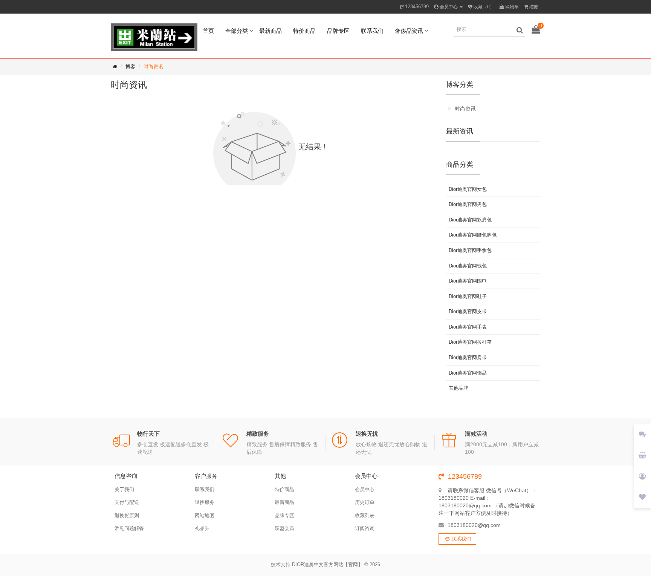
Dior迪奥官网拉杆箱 (470, 342)
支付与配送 (127, 502)
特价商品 (304, 31)
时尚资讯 (153, 66)
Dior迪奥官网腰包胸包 (473, 235)
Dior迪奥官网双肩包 (470, 220)
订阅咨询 (364, 528)
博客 (130, 66)
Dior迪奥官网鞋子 (468, 296)
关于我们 (124, 489)
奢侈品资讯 (409, 31)
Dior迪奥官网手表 (468, 327)
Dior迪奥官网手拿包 (470, 250)
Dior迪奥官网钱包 (468, 266)
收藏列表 (364, 515)
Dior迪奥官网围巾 (468, 281)
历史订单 (364, 502)
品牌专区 (338, 31)
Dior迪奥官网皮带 (468, 311)
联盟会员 (284, 528)
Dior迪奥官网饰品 (468, 373)
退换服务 (204, 502)
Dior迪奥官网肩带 (468, 357)
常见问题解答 (129, 528)
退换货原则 (127, 515)
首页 (208, 31)
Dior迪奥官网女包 (468, 189)
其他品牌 (458, 388)
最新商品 (270, 31)
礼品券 (202, 528)
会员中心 (364, 489)
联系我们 (372, 31)
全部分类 (236, 31)
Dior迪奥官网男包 (468, 204)
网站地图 (204, 515)
